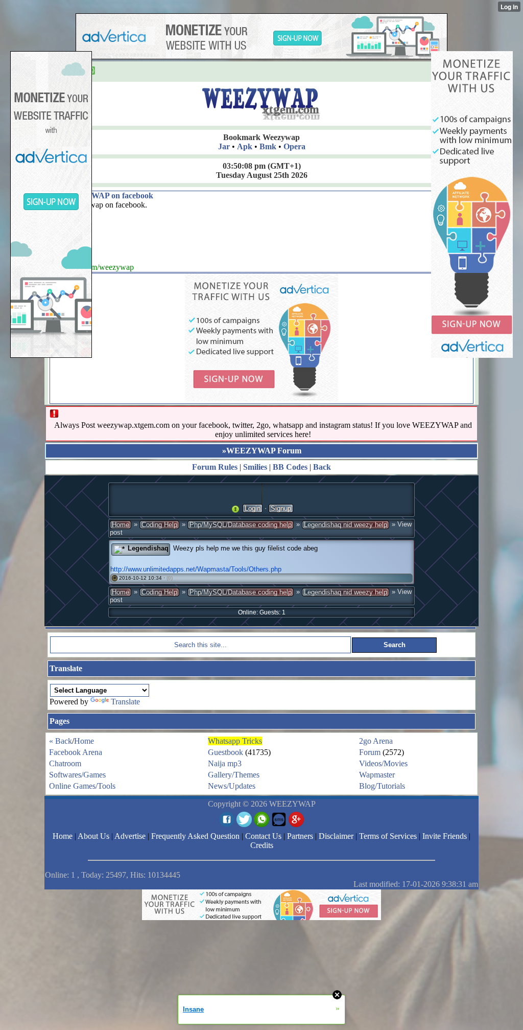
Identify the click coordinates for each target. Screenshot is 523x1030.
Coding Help (159, 525)
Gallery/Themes (233, 774)
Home (120, 525)
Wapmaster (377, 774)
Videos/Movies (383, 763)
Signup (281, 508)
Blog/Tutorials (382, 786)
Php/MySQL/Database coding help (240, 525)
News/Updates (231, 786)
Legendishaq (148, 548)
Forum (370, 752)
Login (252, 508)
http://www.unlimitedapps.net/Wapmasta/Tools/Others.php (195, 569)
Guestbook (225, 752)
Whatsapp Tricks (235, 741)
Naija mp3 (225, 763)
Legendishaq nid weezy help (345, 525)
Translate (125, 701)
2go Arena (376, 741)
